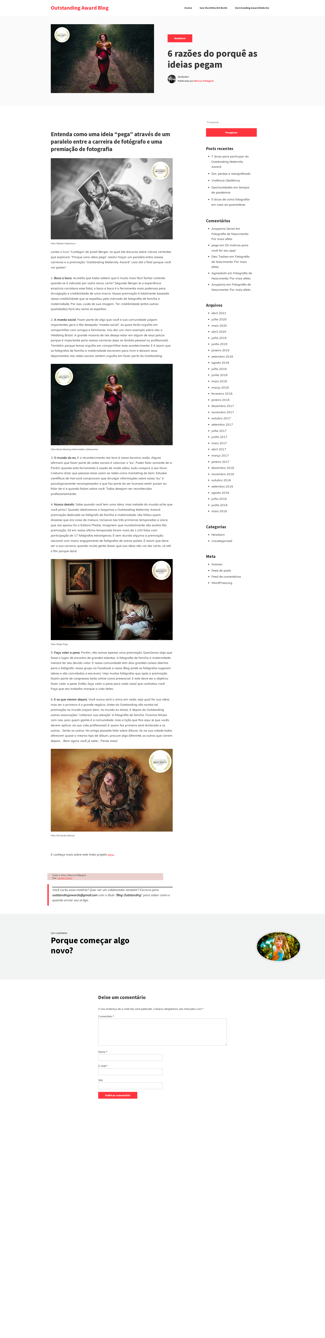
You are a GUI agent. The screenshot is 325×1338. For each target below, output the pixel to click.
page (215, 245)
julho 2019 (219, 338)
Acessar (217, 564)
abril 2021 (218, 313)
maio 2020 (219, 325)
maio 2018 (219, 381)
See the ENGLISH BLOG (213, 7)
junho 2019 (219, 344)
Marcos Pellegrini (204, 80)
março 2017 (220, 455)
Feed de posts (221, 570)
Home (188, 7)
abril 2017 (218, 449)
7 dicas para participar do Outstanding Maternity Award (230, 161)
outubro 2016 (221, 480)
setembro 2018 (222, 356)
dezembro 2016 (222, 468)
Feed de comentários (226, 577)
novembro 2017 (222, 412)
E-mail (103, 1066)
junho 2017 (219, 437)
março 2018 (220, 387)
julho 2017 (219, 431)
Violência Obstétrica (225, 180)
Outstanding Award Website (252, 7)
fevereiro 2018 (221, 393)
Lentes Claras (65, 878)
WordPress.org (221, 583)
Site (100, 1080)
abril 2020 (218, 332)
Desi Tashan (220, 256)
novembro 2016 (222, 474)
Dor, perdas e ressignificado (231, 174)
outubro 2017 (221, 418)
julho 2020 (219, 319)
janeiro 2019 (220, 350)
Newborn (180, 38)
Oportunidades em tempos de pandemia (230, 190)
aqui (111, 854)
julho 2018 (219, 369)
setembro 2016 (222, 486)
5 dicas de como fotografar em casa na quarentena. (230, 202)
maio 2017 (219, 443)
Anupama (218, 284)
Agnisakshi (219, 273)
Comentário (106, 1016)
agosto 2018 (220, 363)
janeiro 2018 (220, 400)
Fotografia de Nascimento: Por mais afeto (230, 262)
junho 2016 (219, 505)
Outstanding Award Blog (80, 7)
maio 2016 (219, 511)
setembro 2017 (222, 424)
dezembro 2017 (222, 406)
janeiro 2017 (220, 462)
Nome (102, 1051)
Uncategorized (221, 541)
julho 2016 (219, 499)
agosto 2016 (220, 493)
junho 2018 (219, 375)
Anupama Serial (223, 229)
